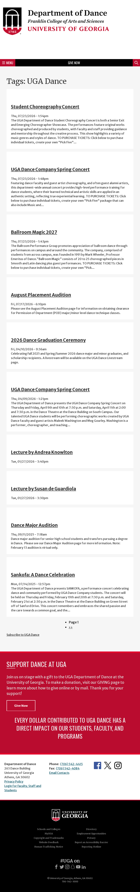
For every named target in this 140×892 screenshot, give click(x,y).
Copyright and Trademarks (49, 838)
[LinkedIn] (83, 867)
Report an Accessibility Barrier (91, 842)
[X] (62, 867)
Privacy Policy (13, 781)
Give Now (74, 62)
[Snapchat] (73, 867)
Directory (91, 829)
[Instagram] (67, 867)
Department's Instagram (118, 765)
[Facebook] (56, 867)
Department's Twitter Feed (107, 765)
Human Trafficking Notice (48, 846)
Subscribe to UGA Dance (23, 635)
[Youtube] (78, 867)
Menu (9, 62)
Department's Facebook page (97, 765)
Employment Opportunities (91, 833)
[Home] (70, 29)
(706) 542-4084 (67, 768)
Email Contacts (59, 773)
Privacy (91, 838)
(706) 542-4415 (71, 764)
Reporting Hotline (91, 846)
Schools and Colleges (48, 829)
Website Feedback (49, 842)
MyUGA (49, 833)
